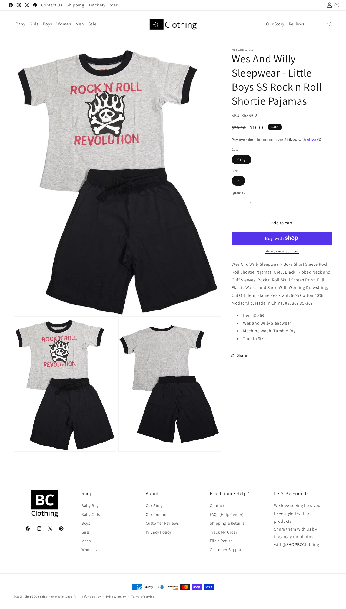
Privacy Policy (158, 532)
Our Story (154, 505)
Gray (241, 159)
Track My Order (223, 532)
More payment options (282, 251)
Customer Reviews (162, 523)
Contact (217, 505)
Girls (85, 532)
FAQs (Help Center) (227, 514)
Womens (89, 549)
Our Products (157, 514)
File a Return (221, 541)
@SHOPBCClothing (300, 545)
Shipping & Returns (227, 523)
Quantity (238, 192)
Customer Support (226, 549)
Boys (85, 523)
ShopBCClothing (36, 596)
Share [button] (242, 355)
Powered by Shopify (62, 596)
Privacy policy (116, 596)
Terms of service (142, 596)
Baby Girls (90, 514)
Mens (86, 541)
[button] (329, 24)
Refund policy (91, 596)
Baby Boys (90, 505)
